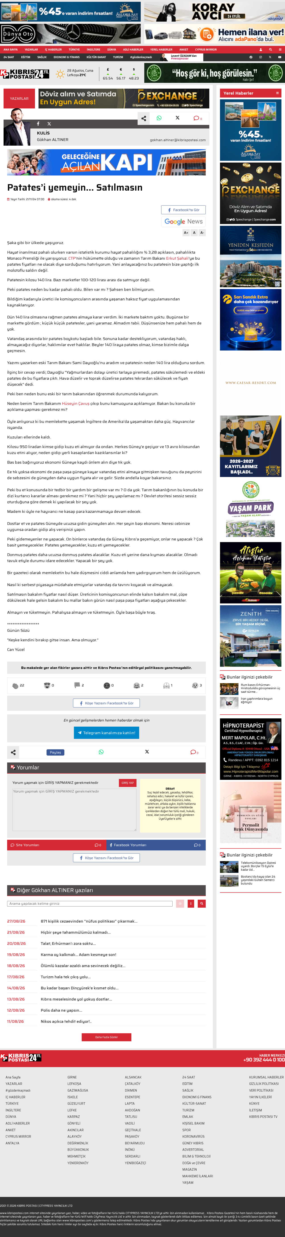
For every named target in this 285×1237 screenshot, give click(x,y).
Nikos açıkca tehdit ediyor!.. (66, 1021)
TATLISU (131, 1116)
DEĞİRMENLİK (77, 1143)
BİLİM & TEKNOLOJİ (196, 1156)
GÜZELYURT (76, 1103)
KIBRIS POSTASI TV (263, 1116)
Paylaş (55, 752)
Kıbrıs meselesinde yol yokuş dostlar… (76, 999)
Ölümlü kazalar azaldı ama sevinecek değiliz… (83, 966)
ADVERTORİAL (193, 1149)
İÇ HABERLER (53, 49)
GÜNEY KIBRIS (193, 1143)
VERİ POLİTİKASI (261, 1090)
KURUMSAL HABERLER (266, 1077)
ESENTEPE (132, 1097)
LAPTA (130, 1103)
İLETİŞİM (255, 1110)
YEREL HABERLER (161, 49)
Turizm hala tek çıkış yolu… (66, 977)
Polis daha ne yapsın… (61, 1010)
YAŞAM (187, 1182)
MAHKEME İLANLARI (197, 1176)
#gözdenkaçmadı (141, 57)
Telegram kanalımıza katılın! (109, 733)
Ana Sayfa (13, 1077)
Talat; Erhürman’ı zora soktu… (68, 943)
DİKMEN (131, 1090)
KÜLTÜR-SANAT (96, 57)
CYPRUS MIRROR (206, 49)
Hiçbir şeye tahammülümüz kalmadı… (76, 932)
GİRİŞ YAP (128, 783)
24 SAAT (9, 57)
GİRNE (72, 1077)
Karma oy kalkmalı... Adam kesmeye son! (78, 955)
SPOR (186, 1130)
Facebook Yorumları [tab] (130, 845)
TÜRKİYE (74, 49)
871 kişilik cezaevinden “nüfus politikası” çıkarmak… (89, 921)
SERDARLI (132, 1156)
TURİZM (118, 57)
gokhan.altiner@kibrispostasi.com (178, 140)
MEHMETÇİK (76, 1156)
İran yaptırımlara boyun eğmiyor (257, 700)
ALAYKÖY (74, 1136)
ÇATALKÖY (132, 1083)
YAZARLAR (31, 49)
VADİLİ (130, 1123)
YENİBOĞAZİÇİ (135, 1163)
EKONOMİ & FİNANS (66, 57)
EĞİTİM (25, 57)
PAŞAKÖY (132, 1136)
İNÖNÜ (130, 1149)
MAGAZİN (189, 1169)
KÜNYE (254, 1103)
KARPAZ (73, 1116)
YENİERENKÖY (78, 1163)
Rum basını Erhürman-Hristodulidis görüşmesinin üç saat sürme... (260, 688)
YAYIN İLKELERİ (260, 1097)
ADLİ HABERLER (133, 49)
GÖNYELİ (73, 1123)
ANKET (183, 49)
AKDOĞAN (132, 1110)
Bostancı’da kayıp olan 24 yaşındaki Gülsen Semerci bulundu (258, 880)
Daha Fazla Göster (106, 1037)
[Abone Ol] (183, 221)
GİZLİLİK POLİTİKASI (264, 1083)
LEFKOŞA (74, 1083)
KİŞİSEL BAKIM (193, 1123)
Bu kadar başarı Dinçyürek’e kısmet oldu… (79, 988)
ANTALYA (12, 1143)
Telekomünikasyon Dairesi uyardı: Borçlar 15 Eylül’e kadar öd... (258, 866)
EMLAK (187, 1116)
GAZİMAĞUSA (77, 1090)
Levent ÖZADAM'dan (184, 57)
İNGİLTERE (93, 49)
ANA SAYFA (11, 49)
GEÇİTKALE (133, 1130)
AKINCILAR (75, 1130)
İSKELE (72, 1097)
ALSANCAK (133, 1077)
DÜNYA (111, 49)
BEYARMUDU (135, 1143)
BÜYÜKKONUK (78, 1149)
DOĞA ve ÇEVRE (193, 1163)
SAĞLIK (42, 57)
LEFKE (72, 1110)
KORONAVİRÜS (193, 1136)
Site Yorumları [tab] (27, 845)
